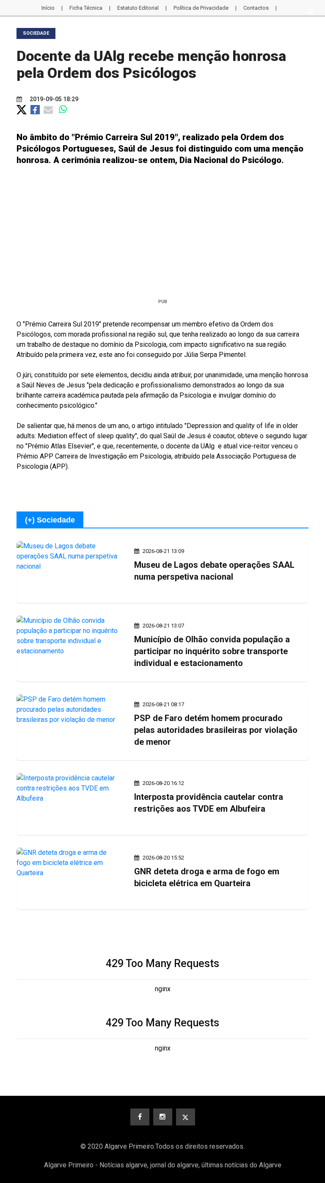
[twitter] (185, 1116)
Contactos (256, 8)
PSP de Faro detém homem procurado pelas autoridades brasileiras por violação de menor (215, 730)
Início (48, 8)
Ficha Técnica (85, 8)
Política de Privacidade (201, 8)
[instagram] (162, 1116)
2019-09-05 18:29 (53, 99)
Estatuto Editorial (138, 8)
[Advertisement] (162, 235)
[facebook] (139, 1116)
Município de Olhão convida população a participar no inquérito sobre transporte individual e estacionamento (212, 651)
